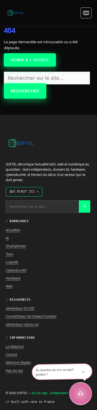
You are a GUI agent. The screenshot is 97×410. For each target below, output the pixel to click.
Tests (9, 254)
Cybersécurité (16, 270)
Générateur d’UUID (20, 308)
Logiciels (12, 262)
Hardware (13, 278)
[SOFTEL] (16, 13)
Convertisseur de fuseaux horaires (31, 316)
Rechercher (25, 90)
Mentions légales (18, 362)
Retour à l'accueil (30, 60)
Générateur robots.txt (22, 324)
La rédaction (15, 346)
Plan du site (14, 371)
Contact (11, 354)
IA (7, 238)
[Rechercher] (84, 206)
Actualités (13, 230)
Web (9, 286)
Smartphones (16, 246)
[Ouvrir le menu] (86, 12)
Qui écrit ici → (24, 191)
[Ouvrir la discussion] (80, 393)
